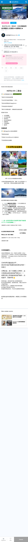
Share (24, 5)
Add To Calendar (8, 42)
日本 (6, 71)
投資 (16, 68)
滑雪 (6, 68)
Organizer (3, 540)
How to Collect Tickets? (12, 63)
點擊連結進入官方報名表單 (10, 52)
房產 (11, 68)
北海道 (21, 68)
